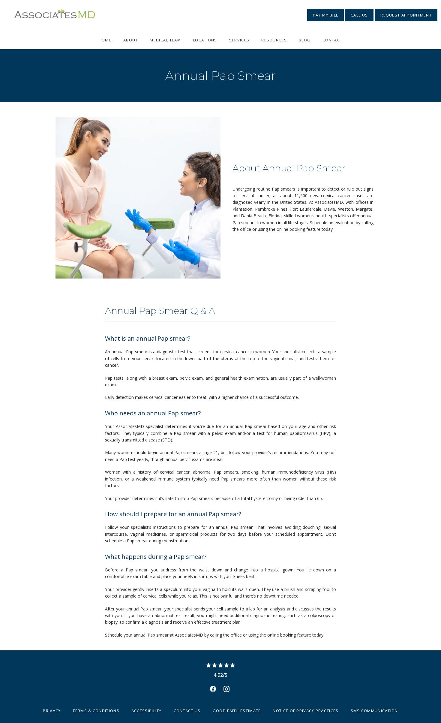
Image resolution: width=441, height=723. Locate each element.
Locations (205, 40)
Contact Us (187, 710)
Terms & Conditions (96, 710)
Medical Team (165, 40)
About (130, 40)
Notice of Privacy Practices (305, 710)
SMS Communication (374, 710)
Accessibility (146, 710)
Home (105, 40)
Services (239, 40)
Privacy (52, 710)
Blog (304, 40)
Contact (332, 40)
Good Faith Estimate (237, 710)
